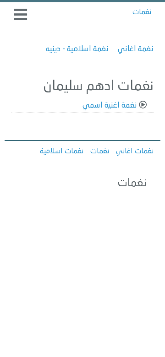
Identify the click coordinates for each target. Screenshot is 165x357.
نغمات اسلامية (61, 151)
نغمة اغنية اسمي (109, 105)
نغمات (141, 12)
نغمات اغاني (135, 151)
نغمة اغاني (136, 49)
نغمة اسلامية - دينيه (77, 49)
